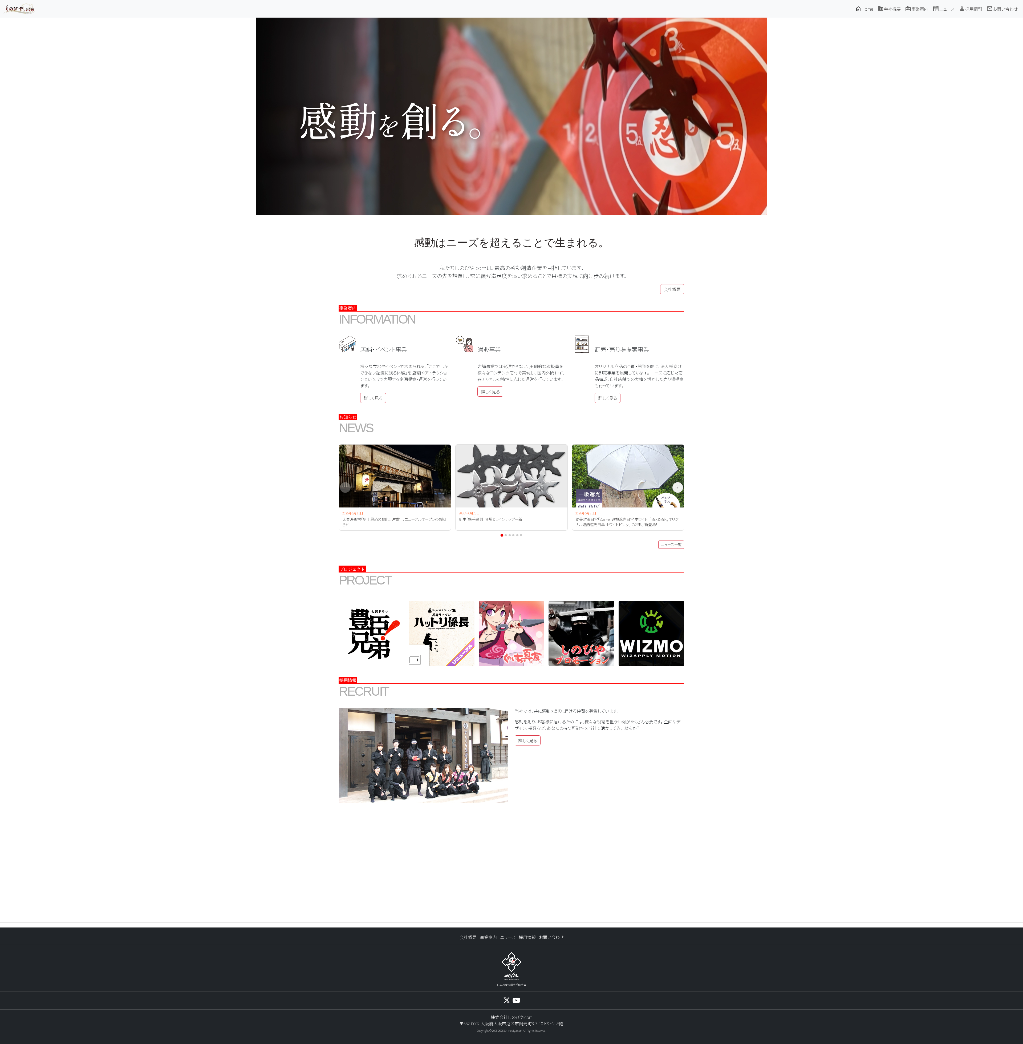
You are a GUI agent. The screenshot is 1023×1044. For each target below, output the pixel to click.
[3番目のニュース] (510, 535)
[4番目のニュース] (513, 535)
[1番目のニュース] (502, 535)
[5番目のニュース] (517, 535)
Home (864, 9)
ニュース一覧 (671, 544)
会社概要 (889, 9)
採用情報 (970, 9)
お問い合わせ (1002, 9)
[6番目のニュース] (521, 535)
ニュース (944, 9)
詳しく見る (373, 398)
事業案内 (916, 9)
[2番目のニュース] (506, 535)
